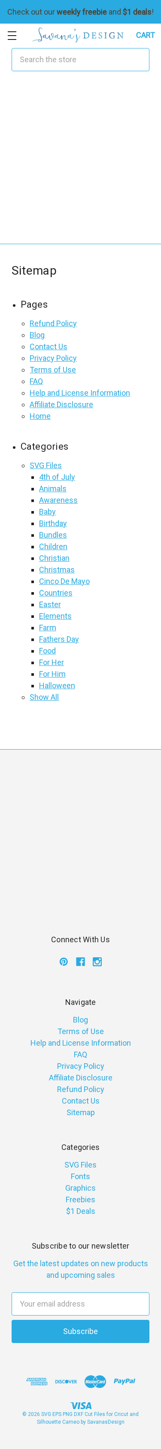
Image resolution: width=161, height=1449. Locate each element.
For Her (51, 662)
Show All (44, 697)
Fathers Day (59, 639)
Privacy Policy (53, 358)
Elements (55, 615)
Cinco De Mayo (64, 581)
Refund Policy (53, 323)
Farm (47, 627)
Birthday (53, 523)
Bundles (53, 534)
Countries (56, 592)
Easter (50, 604)
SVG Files (46, 465)
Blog (37, 334)
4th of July (57, 476)
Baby (47, 511)
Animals (53, 488)
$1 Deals (80, 1211)
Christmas (57, 569)
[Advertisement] (80, 163)
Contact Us (48, 346)
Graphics (80, 1187)
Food (47, 650)
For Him (52, 673)
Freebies (80, 1199)
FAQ (36, 381)
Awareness (58, 500)
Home (40, 415)
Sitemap (81, 1112)
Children (53, 546)
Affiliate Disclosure (61, 404)
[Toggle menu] (12, 35)
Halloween (57, 685)
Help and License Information (80, 392)
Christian (54, 558)
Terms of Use (53, 369)
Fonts (80, 1176)
